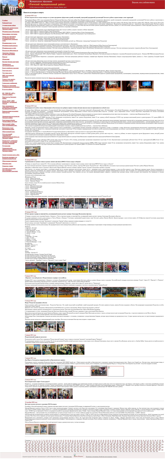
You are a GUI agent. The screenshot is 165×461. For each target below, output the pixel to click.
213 (48, 445)
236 (118, 445)
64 (35, 441)
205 (162, 444)
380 (141, 449)
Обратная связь (6, 163)
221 (72, 445)
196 (135, 444)
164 (38, 444)
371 (114, 449)
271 (87, 447)
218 (63, 445)
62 (30, 441)
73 (56, 441)
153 (142, 443)
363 (90, 449)
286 (132, 447)
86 (87, 441)
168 (50, 444)
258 (47, 447)
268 (78, 447)
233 (109, 445)
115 (27, 443)
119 (39, 443)
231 (102, 445)
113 (160, 441)
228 (93, 445)
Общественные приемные (9, 161)
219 (66, 445)
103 (129, 441)
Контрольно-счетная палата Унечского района (10, 28)
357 (71, 449)
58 (160, 440)
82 (77, 441)
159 (160, 443)
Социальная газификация (9, 83)
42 (122, 440)
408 (87, 451)
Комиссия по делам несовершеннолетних (8, 128)
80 (73, 441)
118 (36, 443)
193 (126, 444)
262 (59, 447)
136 (90, 443)
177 (78, 444)
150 (133, 443)
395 (48, 451)
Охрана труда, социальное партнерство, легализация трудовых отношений (9, 142)
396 (51, 451)
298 (30, 448)
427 (145, 451)
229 (96, 445)
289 (141, 447)
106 (139, 441)
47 (134, 440)
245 (145, 445)
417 (115, 451)
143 (112, 443)
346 (38, 449)
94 (106, 441)
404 (75, 451)
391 (36, 451)
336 (145, 448)
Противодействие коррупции (10, 61)
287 (135, 447)
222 (75, 445)
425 (139, 451)
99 (117, 441)
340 (157, 448)
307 (57, 448)
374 (123, 449)
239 (127, 445)
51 (143, 440)
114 (163, 441)
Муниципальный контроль (10, 45)
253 (32, 447)
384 (153, 449)
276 (102, 447)
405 (78, 451)
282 (120, 447)
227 (90, 445)
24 (80, 440)
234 (112, 445)
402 (69, 451)
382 (147, 449)
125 (57, 443)
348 (44, 449)
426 (142, 451)
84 (82, 441)
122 (48, 443)
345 (35, 449)
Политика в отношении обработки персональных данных (101, 456)
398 (57, 451)
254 (35, 447)
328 (121, 448)
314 (78, 448)
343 (29, 449)
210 (39, 445)
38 (113, 440)
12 (51, 440)
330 (127, 448)
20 (70, 440)
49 (139, 440)
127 (63, 443)
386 (159, 449)
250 (160, 445)
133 (81, 443)
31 (96, 440)
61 (28, 441)
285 (129, 447)
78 (68, 441)
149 (130, 443)
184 (99, 444)
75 (61, 441)
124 (54, 443)
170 (56, 444)
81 (75, 441)
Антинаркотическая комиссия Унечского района (10, 117)
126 (60, 443)
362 (87, 449)
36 (108, 440)
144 (115, 443)
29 (91, 440)
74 (58, 441)
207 (30, 445)
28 (89, 440)
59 (162, 440)
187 (108, 444)
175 (71, 444)
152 (139, 443)
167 (47, 444)
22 (75, 440)
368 (105, 449)
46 (131, 440)
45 (129, 440)
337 (148, 448)
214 (51, 445)
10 (47, 440)
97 (113, 441)
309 (63, 448)
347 (41, 449)
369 (108, 449)
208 (33, 445)
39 (115, 440)
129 (69, 443)
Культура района (7, 89)
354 (62, 449)
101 (123, 441)
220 (69, 445)
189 (114, 444)
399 (60, 451)
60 (25, 441)
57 (157, 440)
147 (124, 443)
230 (99, 445)
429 (151, 451)
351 (53, 449)
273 (93, 447)
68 (44, 441)
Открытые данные (7, 166)
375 (126, 449)
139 (99, 443)
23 (77, 440)
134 (84, 443)
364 (93, 449)
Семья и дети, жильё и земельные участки (8, 80)
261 (56, 447)
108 (145, 441)
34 (103, 440)
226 (87, 445)
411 (96, 451)
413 (102, 451)
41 (120, 440)
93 (103, 441)
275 (99, 447)
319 (93, 448)
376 (129, 449)
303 (45, 448)
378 (135, 449)
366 (99, 449)
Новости (4, 56)
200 (147, 444)
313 (75, 448)
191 (120, 444)
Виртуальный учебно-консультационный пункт (9, 124)
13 (54, 440)
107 (142, 441)
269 (81, 447)
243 (139, 445)
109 (148, 441)
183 (96, 444)
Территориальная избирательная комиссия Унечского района (9, 150)
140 (102, 443)
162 (32, 444)
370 (111, 449)
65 (37, 441)
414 (105, 451)
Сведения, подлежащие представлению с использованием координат (10, 170)
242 (136, 445)
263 (62, 447)
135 (87, 443)
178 (81, 444)
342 (26, 449)
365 (96, 449)
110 (151, 441)
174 (68, 444)
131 (75, 443)
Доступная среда (7, 73)
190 (117, 444)
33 (101, 440)
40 (117, 440)
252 (29, 447)
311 (69, 448)
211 (42, 445)
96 (110, 441)
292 (150, 447)
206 (27, 445)
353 (59, 449)
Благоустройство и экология (10, 68)
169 (53, 444)
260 (53, 447)
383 (150, 449)
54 (150, 440)
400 (63, 451)
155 (148, 443)
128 (66, 443)
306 (54, 448)
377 (132, 449)
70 (49, 441)
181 (90, 444)
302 (42, 448)
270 (84, 447)
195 (132, 444)
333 (136, 448)
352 (56, 449)
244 (142, 445)
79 (70, 441)
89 (94, 441)
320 (96, 448)
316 (84, 448)
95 (108, 441)
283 (123, 447)
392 (39, 451)
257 (44, 447)
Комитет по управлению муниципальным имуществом (10, 86)
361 (84, 449)
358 (75, 449)
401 (66, 451)
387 (162, 449)
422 (130, 451)
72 (54, 441)
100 (120, 441)
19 (68, 440)
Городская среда (7, 70)
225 (84, 445)
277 (105, 447)
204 (159, 444)
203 (156, 444)
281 (117, 447)
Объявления (5, 59)
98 (115, 441)
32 (98, 440)
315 (81, 448)
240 (130, 445)
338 (151, 448)
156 (151, 443)
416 (112, 451)
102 (126, 441)
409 (90, 451)
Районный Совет (7, 22)
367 (102, 449)
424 (136, 451)
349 (47, 449)
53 (148, 440)
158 (157, 443)
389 (30, 451)
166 (44, 444)
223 (78, 445)
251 (26, 447)
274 (96, 447)
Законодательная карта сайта (10, 154)
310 (66, 448)
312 (72, 448)
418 (118, 451)
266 (71, 447)
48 (136, 440)
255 (38, 447)
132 (78, 443)
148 (127, 443)
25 (82, 440)
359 (78, 449)
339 (154, 448)
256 (41, 447)
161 (29, 444)
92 (101, 441)
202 (153, 444)
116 (30, 443)
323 (105, 448)
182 (93, 444)
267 (75, 447)
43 (124, 440)
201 (150, 444)
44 (127, 440)
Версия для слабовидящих (143, 2)
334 (139, 448)
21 (73, 440)
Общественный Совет (8, 131)
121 (45, 443)
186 (105, 444)
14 (56, 440)
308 (60, 448)
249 (157, 445)
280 (114, 447)
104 (132, 441)
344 (32, 449)
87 (89, 441)
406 (81, 451)
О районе (5, 20)
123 (51, 443)
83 (80, 441)
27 (87, 440)
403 (72, 451)
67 (42, 441)
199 (144, 444)
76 (63, 441)
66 (40, 441)
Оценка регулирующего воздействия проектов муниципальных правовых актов (10, 38)
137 (93, 443)
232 (105, 445)
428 (148, 451)
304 (48, 448)
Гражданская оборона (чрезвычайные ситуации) (9, 120)
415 (109, 451)
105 (135, 441)
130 (72, 443)
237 (121, 445)
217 (60, 445)
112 (157, 441)
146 (121, 443)
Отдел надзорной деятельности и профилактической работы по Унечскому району (10, 136)
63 (32, 441)
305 (51, 448)
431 (157, 451)
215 (54, 445)
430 (154, 451)
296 (162, 447)
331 (130, 448)
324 (109, 448)
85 (84, 441)
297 (27, 448)
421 (127, 451)
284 (126, 447)
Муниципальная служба (9, 48)
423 (133, 451)
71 (51, 441)
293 (153, 447)
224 (81, 445)
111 (154, 441)
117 (33, 443)
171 (59, 444)
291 (147, 447)
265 (68, 447)
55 (153, 440)
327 (118, 448)
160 (26, 444)
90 (96, 441)
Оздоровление (6, 145)
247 (151, 445)
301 (39, 448)
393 (42, 451)
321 (99, 448)
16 (61, 440)
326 (115, 448)
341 (160, 448)
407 (84, 451)
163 (35, 444)
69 (47, 441)
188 (111, 444)
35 (106, 440)
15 (58, 440)
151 (136, 443)
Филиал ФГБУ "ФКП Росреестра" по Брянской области (9, 102)
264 (65, 447)
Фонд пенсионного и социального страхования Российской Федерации (9, 107)
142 (109, 443)
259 (50, 447)
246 (148, 445)
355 (65, 449)
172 (62, 444)
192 (123, 444)
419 (121, 451)
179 (84, 444)
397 (54, 451)
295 (159, 447)
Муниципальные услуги (9, 43)
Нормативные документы (9, 34)
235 (115, 445)
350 (50, 449)
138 (96, 443)
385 (156, 449)
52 (146, 440)
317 (87, 448)
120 (42, 443)
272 (90, 447)
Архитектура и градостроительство (8, 64)
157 (154, 443)
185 (102, 444)
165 (41, 444)
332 (133, 448)
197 (138, 444)
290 (144, 447)
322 (102, 448)
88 (91, 441)
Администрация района (9, 25)
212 (45, 445)
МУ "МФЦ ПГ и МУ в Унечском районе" (8, 93)
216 (57, 445)
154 (145, 443)
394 (45, 451)
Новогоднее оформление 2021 (57, 78)
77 (65, 441)
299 (33, 448)
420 (124, 451)
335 (142, 448)
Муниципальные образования (10, 31)
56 (155, 440)
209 (36, 445)
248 (154, 445)
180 (87, 444)
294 (156, 447)
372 (117, 449)
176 (75, 444)
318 (90, 448)
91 (98, 441)
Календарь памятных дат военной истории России (9, 158)
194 (129, 444)
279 (111, 447)
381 (144, 449)
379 (138, 449)
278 (108, 447)
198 (141, 444)
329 (124, 448)
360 (81, 449)
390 (33, 451)
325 (112, 448)
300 (36, 448)
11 (49, 440)
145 (118, 443)
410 (93, 451)
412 (99, 451)
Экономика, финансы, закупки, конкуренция (8, 53)
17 (63, 440)
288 (138, 447)
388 (27, 451)
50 (141, 440)
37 (110, 440)
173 (65, 444)
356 (68, 449)
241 (133, 445)
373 (120, 449)
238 (124, 445)
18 (65, 440)
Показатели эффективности (10, 50)
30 (94, 440)
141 (105, 443)
